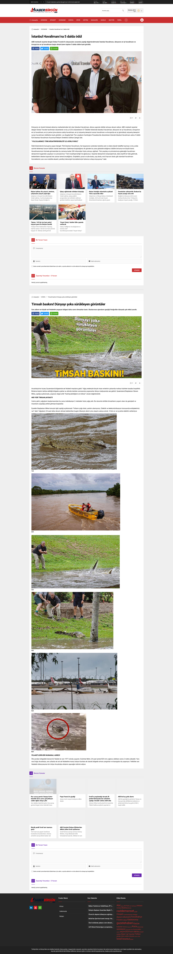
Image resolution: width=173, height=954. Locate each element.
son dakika (134, 931)
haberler (119, 927)
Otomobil (128, 929)
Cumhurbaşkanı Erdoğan (130, 914)
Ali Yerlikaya (133, 906)
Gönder (55, 48)
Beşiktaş (125, 908)
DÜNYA (43, 297)
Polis (132, 929)
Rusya (135, 929)
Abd (118, 905)
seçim (118, 932)
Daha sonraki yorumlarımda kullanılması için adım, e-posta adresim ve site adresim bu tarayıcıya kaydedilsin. (63, 266)
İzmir (131, 939)
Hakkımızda (63, 911)
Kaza (134, 926)
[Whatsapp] (40, 907)
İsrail (119, 938)
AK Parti (126, 906)
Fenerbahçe (136, 916)
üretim (136, 936)
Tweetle (46, 48)
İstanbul (126, 938)
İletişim (61, 916)
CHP (135, 912)
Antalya (119, 908)
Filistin (119, 919)
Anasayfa (36, 29)
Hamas (125, 927)
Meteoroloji (140, 927)
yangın (119, 936)
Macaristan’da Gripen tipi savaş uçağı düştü (59, 2)
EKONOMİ (44, 29)
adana (122, 906)
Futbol (125, 920)
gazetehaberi (125, 923)
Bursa (129, 908)
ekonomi (127, 916)
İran (139, 936)
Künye (61, 906)
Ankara (139, 905)
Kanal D (129, 927)
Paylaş (37, 48)
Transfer (131, 934)
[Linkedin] (31, 907)
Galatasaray (132, 919)
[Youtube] (35, 907)
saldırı (139, 929)
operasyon (121, 929)
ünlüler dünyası (129, 936)
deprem (120, 917)
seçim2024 (125, 931)
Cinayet (120, 914)
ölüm (122, 936)
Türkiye (138, 934)
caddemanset (125, 911)
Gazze (136, 923)
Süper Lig (124, 934)
